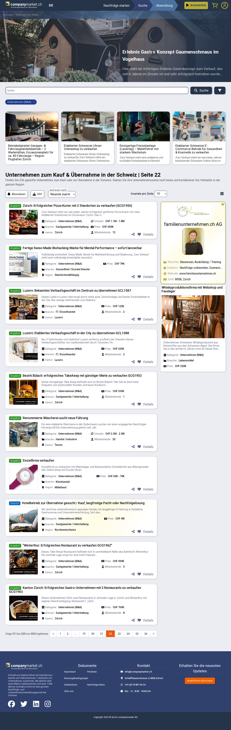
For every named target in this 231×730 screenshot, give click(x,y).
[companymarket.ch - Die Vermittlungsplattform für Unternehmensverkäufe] (26, 5)
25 (137, 633)
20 (92, 633)
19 (83, 633)
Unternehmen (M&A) (27, 15)
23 (119, 633)
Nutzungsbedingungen (76, 678)
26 (145, 633)
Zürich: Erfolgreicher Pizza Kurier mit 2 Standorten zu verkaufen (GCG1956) (77, 205)
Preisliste (92, 671)
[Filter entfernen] (34, 102)
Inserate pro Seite (142, 193)
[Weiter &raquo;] (153, 633)
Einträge (7, 15)
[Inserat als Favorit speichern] (139, 234)
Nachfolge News (96, 684)
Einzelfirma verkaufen (38, 460)
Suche (203, 90)
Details (148, 234)
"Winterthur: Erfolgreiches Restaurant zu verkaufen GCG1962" (67, 545)
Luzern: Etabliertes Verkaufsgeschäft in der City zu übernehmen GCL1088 (76, 333)
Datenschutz (70, 684)
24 (128, 633)
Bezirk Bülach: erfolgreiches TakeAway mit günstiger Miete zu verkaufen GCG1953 (82, 375)
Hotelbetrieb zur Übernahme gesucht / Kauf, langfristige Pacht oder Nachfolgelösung (83, 503)
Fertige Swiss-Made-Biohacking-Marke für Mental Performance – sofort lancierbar (82, 248)
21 (101, 633)
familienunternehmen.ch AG (193, 224)
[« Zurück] (53, 633)
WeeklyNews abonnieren (200, 680)
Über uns (68, 691)
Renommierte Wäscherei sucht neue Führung (55, 418)
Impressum (70, 671)
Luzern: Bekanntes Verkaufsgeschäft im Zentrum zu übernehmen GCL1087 (77, 290)
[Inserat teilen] (133, 234)
